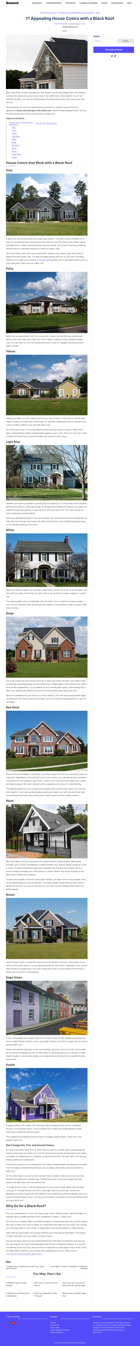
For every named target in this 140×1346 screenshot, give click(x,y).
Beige (14, 142)
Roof (98, 13)
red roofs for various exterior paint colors (24, 1254)
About (129, 3)
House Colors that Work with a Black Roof (21, 124)
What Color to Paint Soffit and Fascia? (46, 1284)
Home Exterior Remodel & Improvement (76, 13)
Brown (14, 151)
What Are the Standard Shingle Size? (74, 1294)
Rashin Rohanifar (61, 24)
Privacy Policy (55, 1327)
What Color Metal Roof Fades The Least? (45, 1294)
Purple (14, 157)
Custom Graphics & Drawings (60, 1330)
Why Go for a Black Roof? (46, 123)
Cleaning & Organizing (88, 3)
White (14, 140)
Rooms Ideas (37, 3)
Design (104, 3)
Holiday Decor (117, 3)
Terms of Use (54, 1325)
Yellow (14, 134)
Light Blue (16, 137)
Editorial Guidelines (56, 1332)
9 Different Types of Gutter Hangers (16, 1284)
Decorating (70, 3)
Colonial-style (44, 260)
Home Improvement (54, 3)
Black (14, 149)
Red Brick (16, 145)
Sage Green (16, 154)
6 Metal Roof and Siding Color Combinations (18, 1294)
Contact (53, 1322)
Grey (14, 128)
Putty (14, 131)
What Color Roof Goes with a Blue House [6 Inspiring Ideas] (74, 1284)
